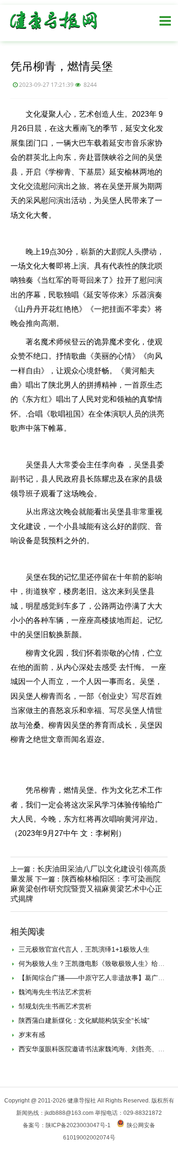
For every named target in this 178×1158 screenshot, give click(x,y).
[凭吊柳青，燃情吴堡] (53, 31)
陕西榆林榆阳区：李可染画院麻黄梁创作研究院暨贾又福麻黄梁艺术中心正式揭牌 (86, 889)
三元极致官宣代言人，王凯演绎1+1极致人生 (83, 949)
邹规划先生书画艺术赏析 (54, 1006)
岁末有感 (31, 1034)
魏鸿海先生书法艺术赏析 (54, 992)
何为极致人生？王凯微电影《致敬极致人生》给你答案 (97, 963)
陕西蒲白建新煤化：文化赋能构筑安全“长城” (83, 1020)
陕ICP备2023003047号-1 (78, 1125)
